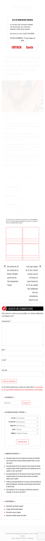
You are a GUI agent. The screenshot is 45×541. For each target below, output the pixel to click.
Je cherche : (12, 422)
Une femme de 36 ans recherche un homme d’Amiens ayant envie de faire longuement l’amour (13, 275)
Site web (4, 370)
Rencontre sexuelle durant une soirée (16, 515)
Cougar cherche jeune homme (14, 509)
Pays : (14, 429)
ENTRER (17, 47)
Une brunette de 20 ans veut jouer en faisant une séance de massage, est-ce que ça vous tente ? (22, 490)
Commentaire (6, 321)
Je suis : (13, 418)
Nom (3, 349)
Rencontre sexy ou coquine (13, 512)
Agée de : (13, 425)
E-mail (4, 360)
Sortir (29, 47)
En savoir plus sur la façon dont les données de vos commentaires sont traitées (22, 388)
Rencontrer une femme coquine (14, 506)
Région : (13, 433)
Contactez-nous (28, 533)
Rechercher (22, 442)
